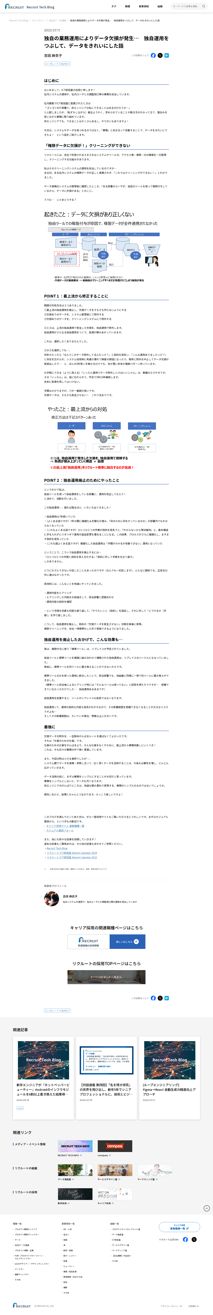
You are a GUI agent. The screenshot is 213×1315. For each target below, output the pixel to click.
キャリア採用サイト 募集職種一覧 (65, 826)
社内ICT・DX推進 (57, 20)
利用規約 (192, 1306)
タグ (113, 6)
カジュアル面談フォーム (60, 830)
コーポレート (52, 63)
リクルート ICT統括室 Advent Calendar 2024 (72, 853)
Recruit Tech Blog (18, 20)
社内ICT (65, 63)
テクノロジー (38, 20)
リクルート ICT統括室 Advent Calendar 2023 (72, 857)
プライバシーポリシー (170, 1306)
